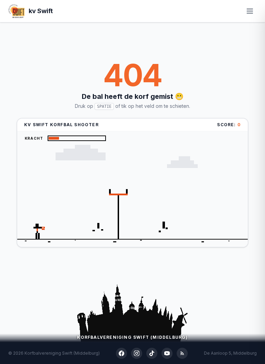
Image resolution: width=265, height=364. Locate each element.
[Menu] (250, 11)
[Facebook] (121, 353)
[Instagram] (136, 353)
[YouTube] (167, 353)
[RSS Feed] (182, 353)
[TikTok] (151, 353)
